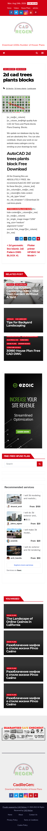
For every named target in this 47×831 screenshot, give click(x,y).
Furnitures (24, 340)
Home (9, 8)
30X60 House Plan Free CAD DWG (23, 352)
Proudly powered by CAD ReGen (15, 807)
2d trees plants (20, 88)
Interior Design (24, 343)
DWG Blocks (21, 69)
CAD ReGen (28, 810)
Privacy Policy (12, 820)
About (21, 815)
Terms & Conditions (31, 820)
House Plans (25, 8)
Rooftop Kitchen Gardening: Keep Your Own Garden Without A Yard (22, 292)
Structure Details (13, 347)
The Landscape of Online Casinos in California (19, 622)
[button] (37, 53)
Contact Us (33, 815)
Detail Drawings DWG (29, 336)
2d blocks (9, 88)
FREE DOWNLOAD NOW (20, 209)
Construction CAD (13, 336)
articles (35, 8)
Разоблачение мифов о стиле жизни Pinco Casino (23, 648)
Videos (16, 8)
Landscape (31, 88)
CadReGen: (23, 40)
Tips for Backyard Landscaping (19, 324)
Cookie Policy (23, 825)
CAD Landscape (9, 69)
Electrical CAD (12, 340)
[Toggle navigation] (42, 53)
